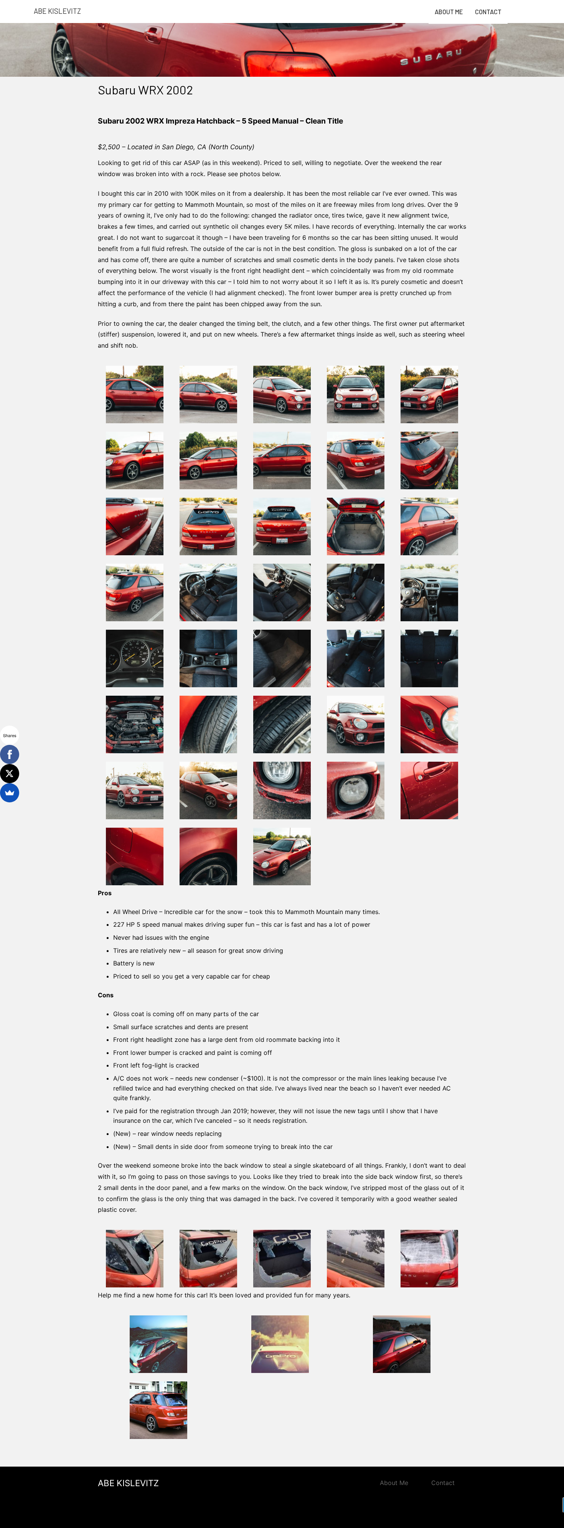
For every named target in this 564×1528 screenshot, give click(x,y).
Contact (488, 11)
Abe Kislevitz (57, 11)
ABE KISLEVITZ (128, 1483)
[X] (9, 773)
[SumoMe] (9, 792)
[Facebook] (9, 754)
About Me (449, 11)
